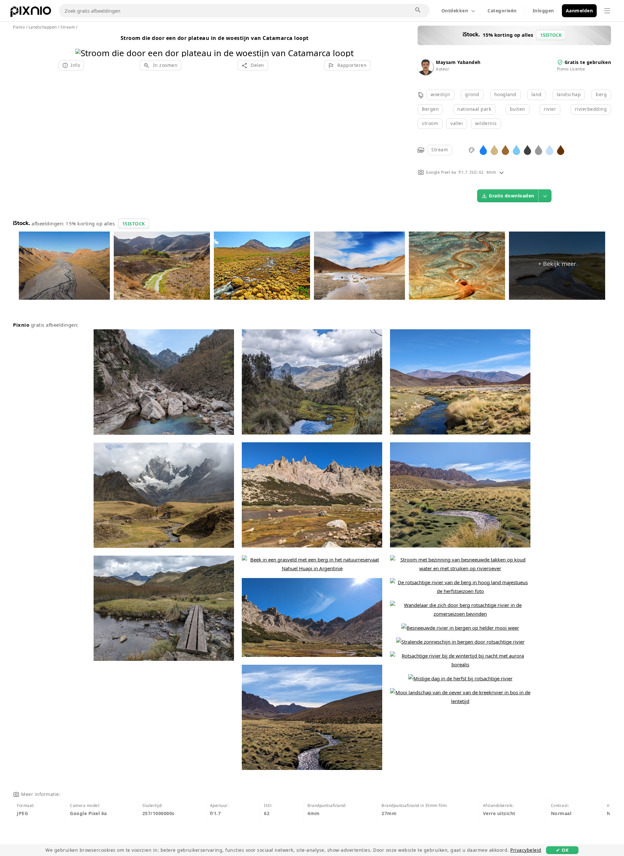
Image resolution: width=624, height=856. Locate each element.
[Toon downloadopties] (545, 195)
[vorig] (82, 44)
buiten (517, 109)
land (536, 94)
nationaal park (474, 109)
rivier (550, 109)
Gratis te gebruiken (588, 62)
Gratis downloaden (511, 196)
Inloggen (543, 10)
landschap (569, 94)
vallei (456, 123)
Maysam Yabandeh (458, 62)
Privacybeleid (525, 850)
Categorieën (502, 10)
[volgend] (346, 44)
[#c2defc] (549, 149)
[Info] (501, 172)
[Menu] (607, 10)
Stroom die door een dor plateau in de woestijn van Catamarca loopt (215, 38)
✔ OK (562, 850)
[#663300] (560, 149)
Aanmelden (579, 10)
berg (601, 94)
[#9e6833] (505, 149)
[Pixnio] (30, 12)
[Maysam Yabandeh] (425, 73)
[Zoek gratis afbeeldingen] (418, 10)
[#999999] (538, 149)
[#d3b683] (494, 149)
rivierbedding (591, 109)
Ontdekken (454, 10)
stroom (430, 123)
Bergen (430, 109)
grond (472, 94)
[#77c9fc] (516, 149)
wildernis (486, 123)
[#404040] (527, 149)
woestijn (440, 94)
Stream (439, 149)
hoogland (505, 94)
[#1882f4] (483, 149)
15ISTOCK (133, 223)
